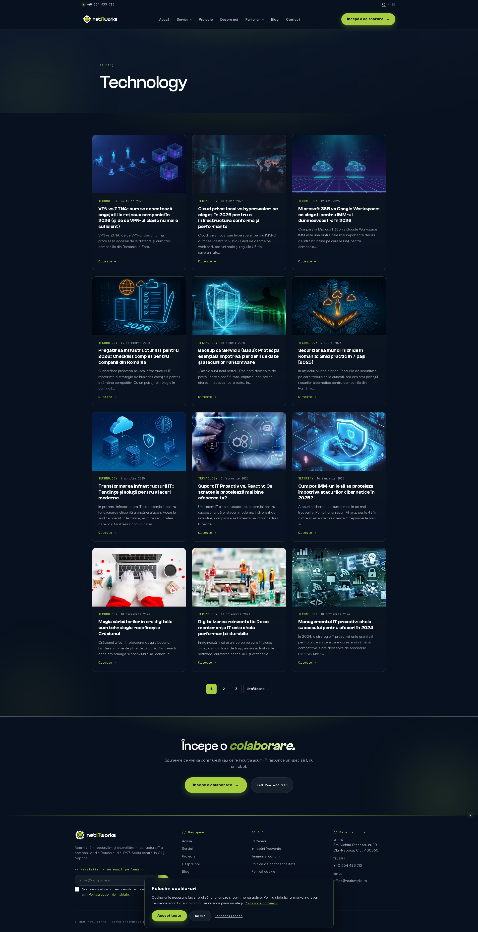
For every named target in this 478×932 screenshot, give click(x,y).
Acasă (187, 841)
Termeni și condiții (265, 856)
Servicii (187, 848)
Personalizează (228, 916)
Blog (185, 871)
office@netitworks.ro (350, 880)
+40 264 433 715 (100, 4)
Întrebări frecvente (266, 848)
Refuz (200, 916)
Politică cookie (263, 871)
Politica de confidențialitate (109, 894)
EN (393, 4)
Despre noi (191, 864)
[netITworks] (100, 19)
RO (383, 4)
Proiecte (188, 856)
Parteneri (258, 841)
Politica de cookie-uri (261, 903)
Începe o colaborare (368, 19)
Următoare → (258, 689)
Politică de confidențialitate (273, 864)
